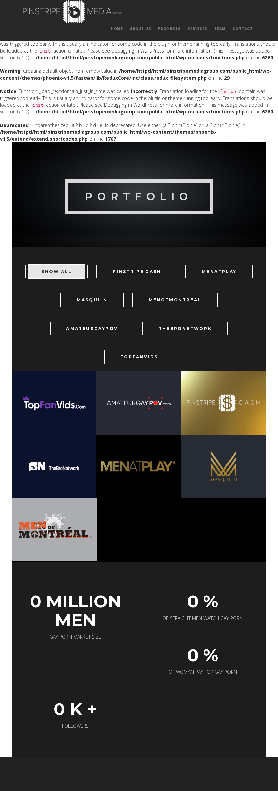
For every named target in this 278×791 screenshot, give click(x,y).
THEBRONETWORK (185, 328)
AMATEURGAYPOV (92, 328)
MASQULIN (92, 300)
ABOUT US (140, 28)
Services (197, 28)
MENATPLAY (219, 271)
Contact (243, 28)
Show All (56, 271)
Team (220, 28)
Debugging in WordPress (137, 50)
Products (169, 28)
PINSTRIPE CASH (137, 271)
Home (117, 28)
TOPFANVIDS (139, 356)
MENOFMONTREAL (174, 300)
